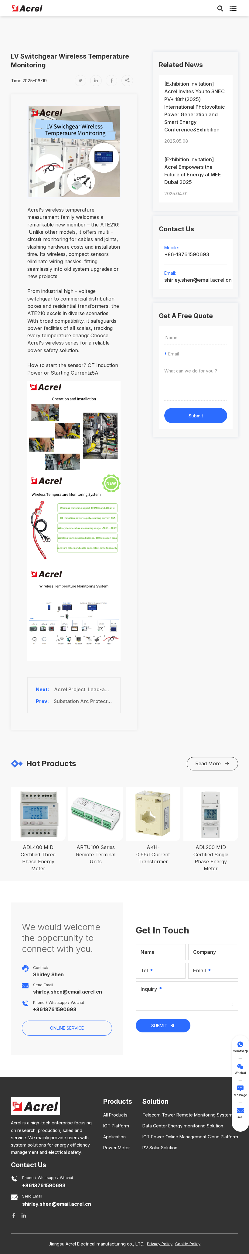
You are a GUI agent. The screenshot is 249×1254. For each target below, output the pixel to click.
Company (204, 952)
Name (148, 952)
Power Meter (116, 1147)
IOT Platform (116, 1125)
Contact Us (28, 1165)
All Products (115, 1114)
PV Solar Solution (159, 1147)
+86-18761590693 (186, 254)
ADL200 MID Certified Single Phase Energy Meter (210, 858)
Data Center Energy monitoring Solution (182, 1125)
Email (199, 970)
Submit (196, 415)
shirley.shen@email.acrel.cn (195, 280)
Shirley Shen (48, 974)
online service (67, 1028)
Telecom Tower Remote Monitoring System (187, 1114)
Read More (212, 763)
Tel (144, 970)
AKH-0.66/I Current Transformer (153, 854)
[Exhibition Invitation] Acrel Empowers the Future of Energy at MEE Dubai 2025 (192, 170)
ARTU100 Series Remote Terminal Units (95, 854)
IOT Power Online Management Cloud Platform (190, 1136)
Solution (155, 1101)
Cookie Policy (187, 1244)
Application (114, 1136)
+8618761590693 (55, 1009)
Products (117, 1101)
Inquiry (149, 989)
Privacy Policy (159, 1244)
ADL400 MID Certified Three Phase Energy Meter (38, 858)
